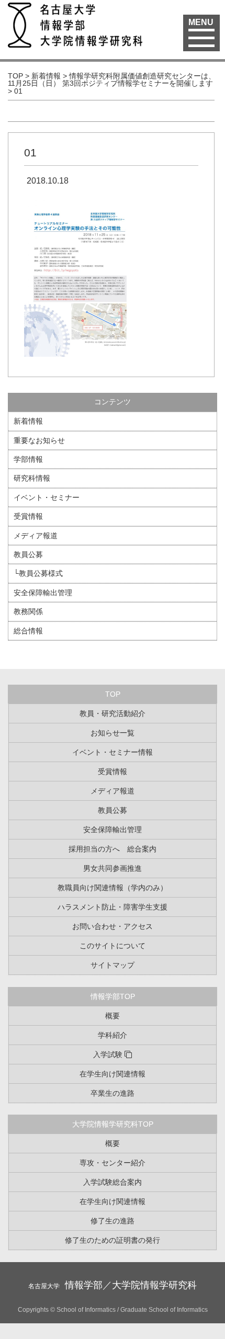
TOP (112, 694)
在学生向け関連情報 (112, 1074)
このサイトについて (112, 945)
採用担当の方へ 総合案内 (112, 849)
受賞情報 (28, 516)
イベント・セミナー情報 (112, 752)
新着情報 (28, 421)
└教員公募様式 (38, 573)
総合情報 (28, 631)
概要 (112, 1016)
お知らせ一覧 (112, 733)
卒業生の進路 (112, 1093)
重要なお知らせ (39, 440)
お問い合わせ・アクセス (112, 926)
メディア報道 (36, 535)
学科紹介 (112, 1035)
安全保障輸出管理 (43, 592)
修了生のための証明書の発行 (112, 1240)
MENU (200, 22)
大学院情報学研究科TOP (112, 1124)
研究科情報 (32, 478)
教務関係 (28, 611)
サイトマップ (112, 965)
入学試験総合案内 (112, 1182)
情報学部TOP (113, 996)
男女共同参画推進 (112, 868)
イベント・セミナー (47, 497)
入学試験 (107, 1054)
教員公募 (28, 554)
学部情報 (28, 459)
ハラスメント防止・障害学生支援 (112, 907)
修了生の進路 (112, 1221)
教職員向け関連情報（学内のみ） (112, 887)
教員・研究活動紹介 (112, 713)
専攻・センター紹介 (112, 1163)
